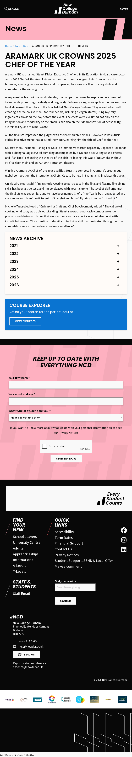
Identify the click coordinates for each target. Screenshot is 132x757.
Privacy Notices (69, 433)
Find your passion (65, 581)
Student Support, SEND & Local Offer (84, 560)
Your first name (20, 378)
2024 (14, 269)
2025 (14, 277)
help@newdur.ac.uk (31, 646)
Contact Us (63, 549)
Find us (29, 655)
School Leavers (25, 536)
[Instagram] (123, 540)
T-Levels (19, 571)
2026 (14, 285)
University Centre (26, 542)
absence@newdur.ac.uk (28, 667)
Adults (18, 548)
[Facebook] (124, 530)
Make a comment (68, 566)
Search (13, 9)
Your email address (22, 394)
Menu (123, 8)
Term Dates (64, 537)
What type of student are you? (30, 411)
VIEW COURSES (25, 321)
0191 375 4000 (28, 641)
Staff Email (21, 593)
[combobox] (75, 587)
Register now (66, 459)
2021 (13, 246)
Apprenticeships (25, 554)
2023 (14, 262)
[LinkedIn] (123, 549)
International (23, 559)
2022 (14, 254)
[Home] (66, 8)
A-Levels (19, 565)
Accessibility (64, 531)
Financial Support (69, 543)
